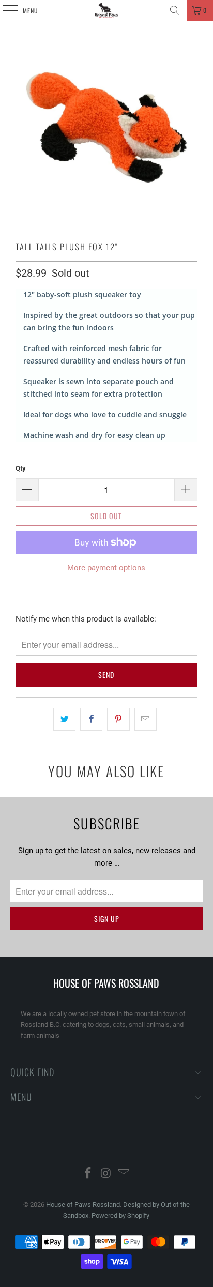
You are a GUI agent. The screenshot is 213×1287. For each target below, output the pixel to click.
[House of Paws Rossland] (106, 10)
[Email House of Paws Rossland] (124, 1174)
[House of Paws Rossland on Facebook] (88, 1174)
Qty (21, 468)
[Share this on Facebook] (91, 719)
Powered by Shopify (120, 1215)
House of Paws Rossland (83, 1204)
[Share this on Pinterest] (118, 719)
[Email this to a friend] (145, 719)
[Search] (175, 10)
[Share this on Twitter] (64, 719)
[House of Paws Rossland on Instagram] (106, 1174)
